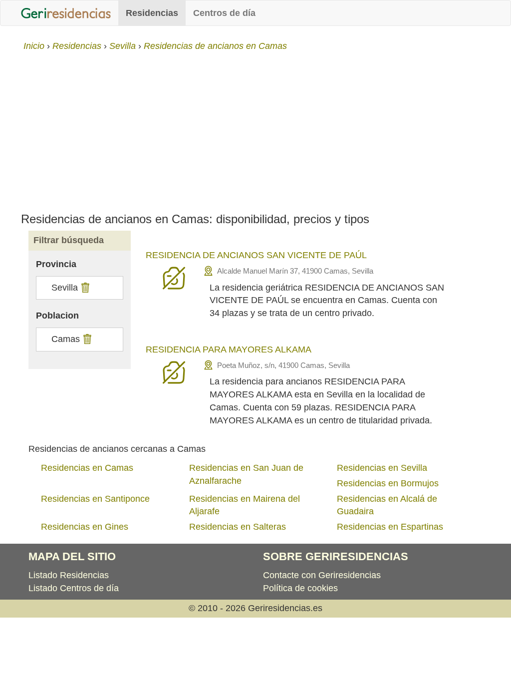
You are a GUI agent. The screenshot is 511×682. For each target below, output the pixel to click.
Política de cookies (300, 588)
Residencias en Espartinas (390, 527)
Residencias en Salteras (237, 527)
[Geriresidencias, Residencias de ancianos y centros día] (65, 12)
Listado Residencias (68, 575)
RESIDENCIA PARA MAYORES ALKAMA (228, 349)
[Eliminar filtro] (84, 288)
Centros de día (224, 13)
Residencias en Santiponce (95, 499)
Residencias (152, 13)
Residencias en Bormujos (388, 483)
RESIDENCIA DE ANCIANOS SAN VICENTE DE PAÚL (256, 255)
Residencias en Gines (84, 527)
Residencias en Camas (87, 468)
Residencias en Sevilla (382, 468)
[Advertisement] (255, 128)
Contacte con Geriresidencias (322, 575)
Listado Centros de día (73, 588)
